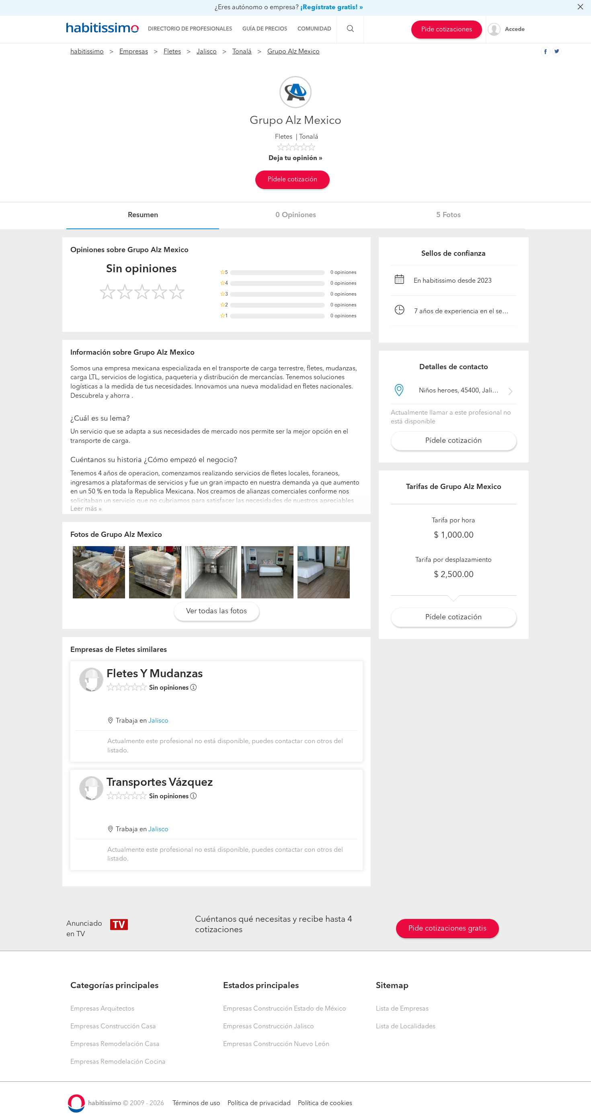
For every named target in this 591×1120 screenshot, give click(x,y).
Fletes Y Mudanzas (155, 674)
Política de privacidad (259, 1103)
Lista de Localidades (405, 1026)
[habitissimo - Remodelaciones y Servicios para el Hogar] (102, 27)
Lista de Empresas (402, 1009)
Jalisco (207, 52)
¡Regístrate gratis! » (331, 7)
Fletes (172, 52)
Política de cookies (325, 1103)
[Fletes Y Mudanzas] (91, 680)
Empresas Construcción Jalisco (268, 1026)
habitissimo (87, 52)
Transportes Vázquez (160, 783)
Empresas (133, 52)
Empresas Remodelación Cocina (118, 1062)
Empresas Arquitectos (102, 1009)
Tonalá (242, 52)
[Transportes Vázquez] (91, 788)
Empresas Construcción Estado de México (284, 1009)
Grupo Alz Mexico (293, 52)
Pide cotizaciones (446, 30)
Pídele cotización (292, 180)
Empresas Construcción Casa (113, 1026)
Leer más (83, 509)
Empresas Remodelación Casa (115, 1044)
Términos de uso (196, 1103)
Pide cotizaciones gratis (447, 928)
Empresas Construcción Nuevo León (276, 1044)
